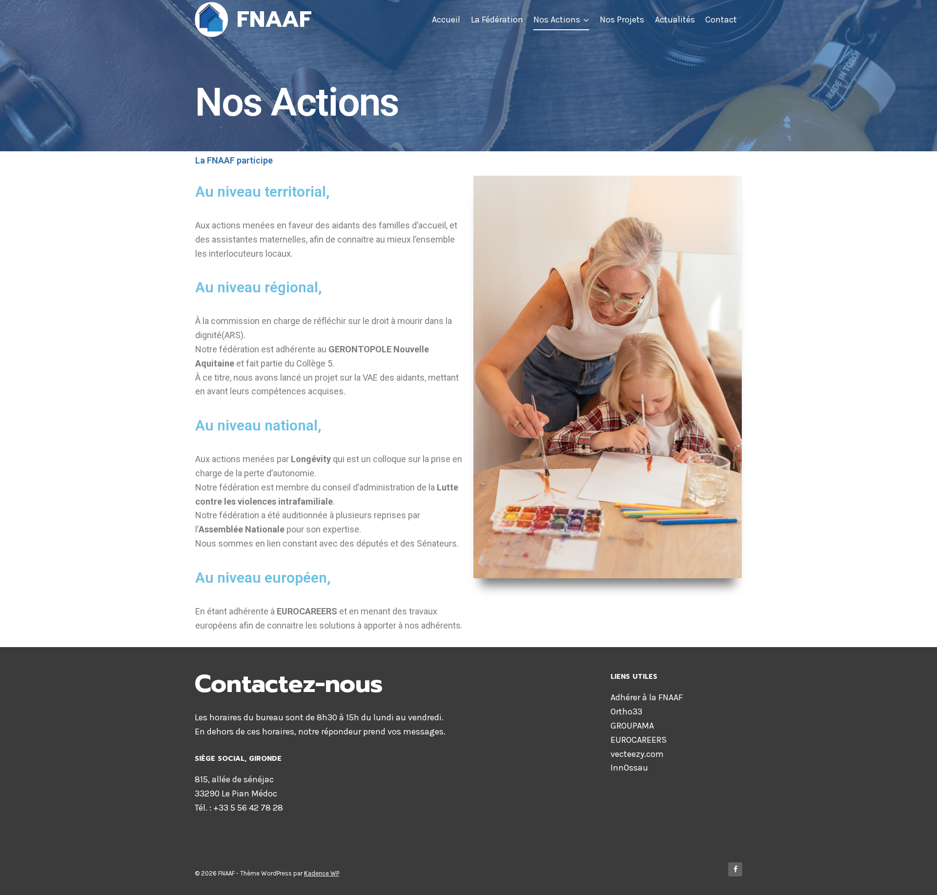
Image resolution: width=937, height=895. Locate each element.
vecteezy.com (637, 754)
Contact (721, 19)
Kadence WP (321, 873)
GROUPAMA (632, 725)
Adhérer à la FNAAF (647, 697)
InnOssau (629, 767)
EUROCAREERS (639, 739)
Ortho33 (626, 711)
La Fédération (497, 19)
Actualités (675, 19)
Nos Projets (622, 19)
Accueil (446, 19)
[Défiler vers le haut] (914, 877)
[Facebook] (735, 869)
